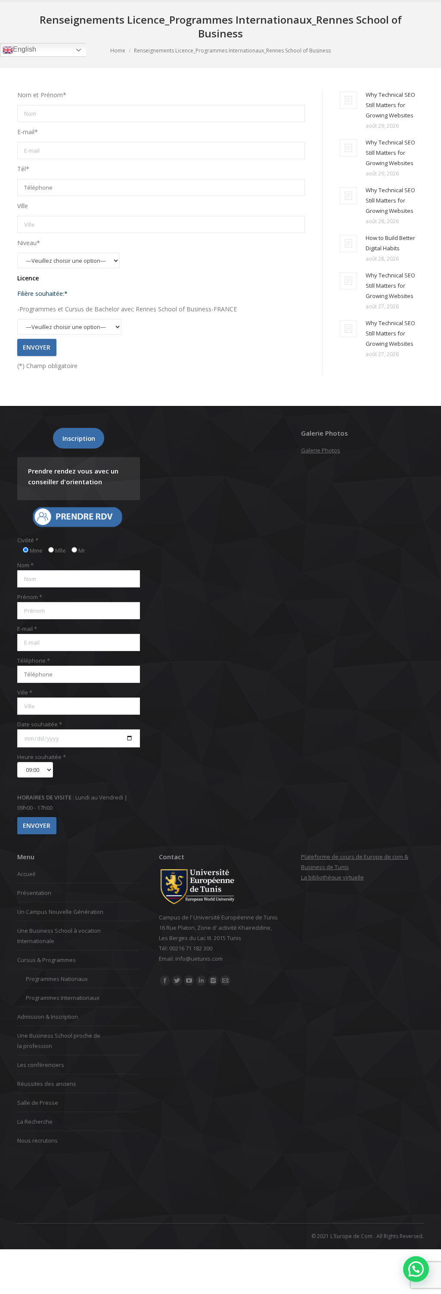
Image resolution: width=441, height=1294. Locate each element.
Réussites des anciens (46, 1084)
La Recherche (35, 1121)
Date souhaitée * (39, 724)
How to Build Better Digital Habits (390, 243)
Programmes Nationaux (57, 979)
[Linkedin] (201, 980)
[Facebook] (165, 980)
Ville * (24, 692)
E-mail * (27, 629)
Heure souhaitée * (41, 757)
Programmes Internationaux (62, 998)
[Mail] (225, 980)
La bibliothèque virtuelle (332, 877)
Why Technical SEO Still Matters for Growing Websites (390, 105)
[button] (416, 1269)
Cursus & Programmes (46, 960)
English (24, 49)
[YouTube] (189, 980)
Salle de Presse (37, 1103)
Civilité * (27, 540)
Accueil (26, 874)
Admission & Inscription (47, 1016)
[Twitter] (177, 980)
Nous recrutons (37, 1140)
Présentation (34, 893)
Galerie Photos (320, 450)
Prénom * (29, 597)
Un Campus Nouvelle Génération (60, 912)
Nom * (25, 565)
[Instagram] (213, 980)
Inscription (78, 438)
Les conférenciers (40, 1065)
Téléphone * (33, 660)
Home (117, 50)
